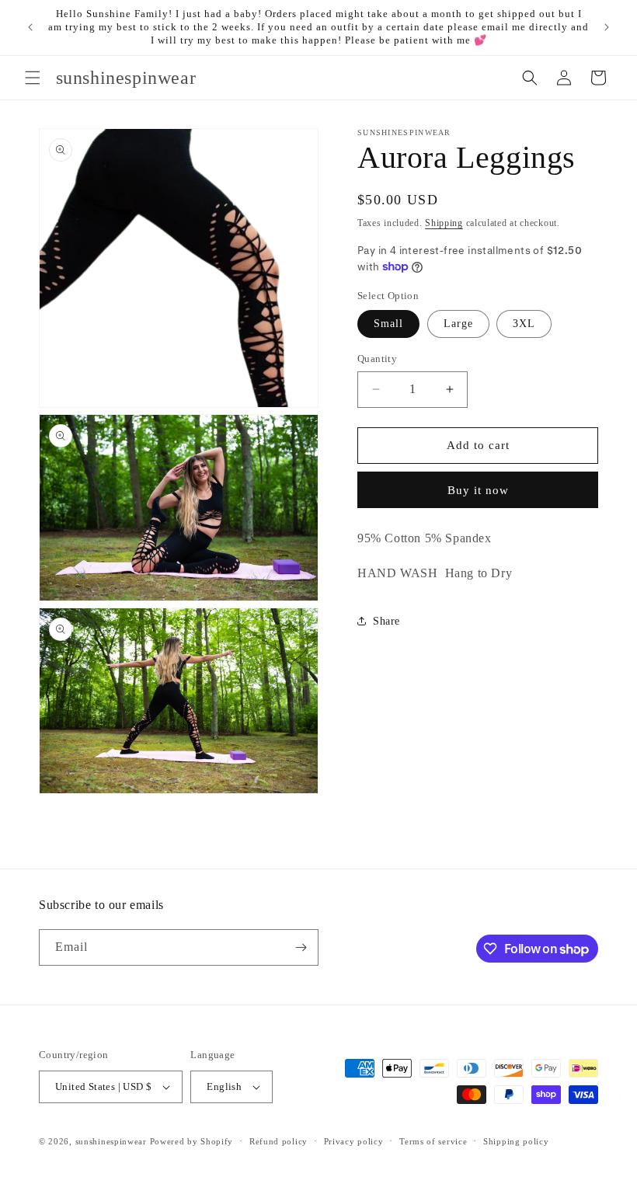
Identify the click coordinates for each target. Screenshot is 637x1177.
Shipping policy (516, 1141)
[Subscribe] (301, 947)
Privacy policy (354, 1141)
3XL (524, 323)
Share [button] (386, 621)
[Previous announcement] (30, 27)
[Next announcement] (607, 27)
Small (388, 323)
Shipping (444, 223)
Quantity (377, 358)
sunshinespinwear (111, 1141)
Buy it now (478, 490)
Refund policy (278, 1141)
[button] (33, 78)
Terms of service (433, 1141)
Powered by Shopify (192, 1141)
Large (458, 323)
